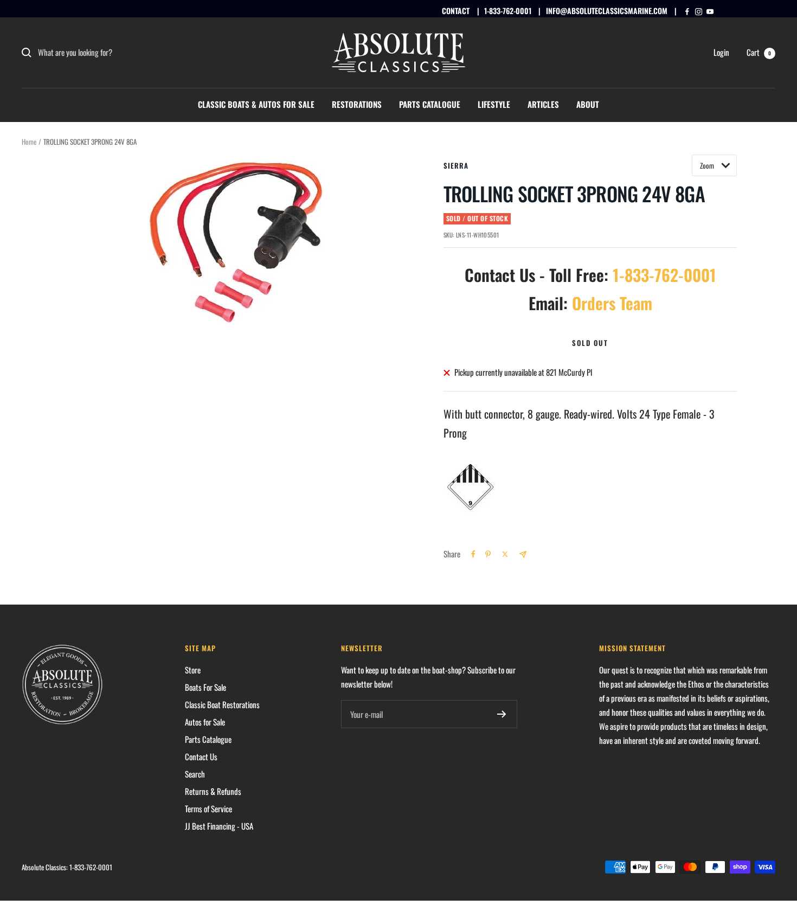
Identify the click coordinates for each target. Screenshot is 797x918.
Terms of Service (208, 808)
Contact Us (201, 756)
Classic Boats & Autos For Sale (256, 104)
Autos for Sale (205, 722)
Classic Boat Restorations (222, 704)
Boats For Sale (205, 687)
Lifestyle (494, 104)
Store (193, 670)
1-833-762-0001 (507, 10)
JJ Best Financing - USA (219, 826)
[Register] (501, 714)
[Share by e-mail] (522, 554)
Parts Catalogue (429, 104)
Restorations (357, 104)
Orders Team (612, 303)
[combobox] (119, 53)
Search (195, 774)
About (587, 104)
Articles (543, 104)
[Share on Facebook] (473, 554)
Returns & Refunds (213, 791)
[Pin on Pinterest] (488, 554)
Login (721, 52)
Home (29, 141)
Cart (759, 52)
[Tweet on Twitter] (505, 554)
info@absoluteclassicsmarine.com (606, 10)
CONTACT (456, 10)
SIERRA (456, 165)
